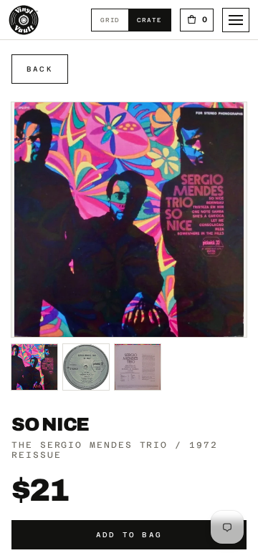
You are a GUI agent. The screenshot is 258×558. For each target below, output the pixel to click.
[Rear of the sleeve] (86, 367)
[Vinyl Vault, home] (24, 20)
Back (40, 69)
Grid (114, 20)
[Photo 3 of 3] (138, 367)
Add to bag (129, 535)
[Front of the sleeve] (34, 367)
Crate (153, 20)
